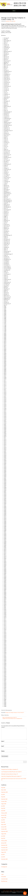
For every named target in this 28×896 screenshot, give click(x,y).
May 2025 (3, 796)
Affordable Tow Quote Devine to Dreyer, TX (9, 774)
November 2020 (4, 859)
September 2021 (4, 849)
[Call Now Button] (25, 893)
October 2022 (4, 829)
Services (7, 890)
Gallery (11, 890)
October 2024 (4, 801)
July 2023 (3, 819)
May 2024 (3, 808)
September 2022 (4, 831)
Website (2, 751)
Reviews (21, 890)
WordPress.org (4, 881)
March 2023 (3, 824)
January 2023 (3, 826)
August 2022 (3, 833)
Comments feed (4, 878)
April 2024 (3, 810)
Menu (14, 10)
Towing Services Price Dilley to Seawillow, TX (9, 769)
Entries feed (3, 876)
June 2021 (3, 856)
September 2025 (4, 792)
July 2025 (3, 794)
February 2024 (4, 813)
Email (2, 746)
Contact (14, 890)
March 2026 (3, 789)
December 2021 (4, 845)
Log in (2, 874)
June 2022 (3, 836)
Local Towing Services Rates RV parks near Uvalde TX (11, 771)
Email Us (17, 890)
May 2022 (3, 838)
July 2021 (3, 854)
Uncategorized (4, 866)
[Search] (25, 762)
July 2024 (3, 806)
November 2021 (4, 847)
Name (2, 741)
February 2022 (4, 840)
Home (4, 890)
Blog (24, 890)
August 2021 (3, 852)
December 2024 (4, 799)
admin (14, 21)
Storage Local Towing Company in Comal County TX (14, 712)
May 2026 (3, 787)
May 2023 (3, 822)
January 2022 (3, 843)
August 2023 (3, 817)
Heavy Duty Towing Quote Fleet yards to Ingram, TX (11, 776)
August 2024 (3, 803)
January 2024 (3, 815)
